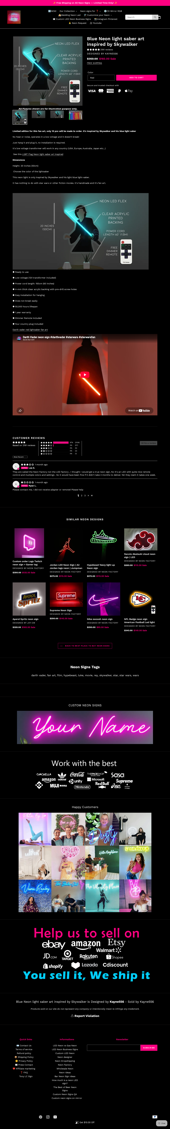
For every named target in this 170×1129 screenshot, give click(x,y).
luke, (81, 675)
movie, (89, 675)
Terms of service (24, 1049)
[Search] (155, 17)
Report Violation (86, 1016)
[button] (93, 49)
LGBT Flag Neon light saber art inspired (42, 154)
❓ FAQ (24, 1072)
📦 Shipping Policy (23, 1057)
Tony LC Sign (26, 1076)
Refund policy (24, 1053)
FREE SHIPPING (94, 63)
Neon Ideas (65, 1072)
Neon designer (65, 1057)
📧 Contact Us (23, 1045)
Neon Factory (65, 1065)
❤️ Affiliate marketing (24, 1068)
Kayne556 (111, 53)
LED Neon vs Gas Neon (65, 1045)
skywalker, (105, 675)
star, (115, 675)
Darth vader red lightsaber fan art (30, 329)
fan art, (51, 675)
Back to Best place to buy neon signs (86, 646)
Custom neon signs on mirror (67, 1098)
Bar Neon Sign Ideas (65, 1076)
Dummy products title (22, 2)
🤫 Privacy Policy (24, 1061)
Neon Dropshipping (65, 1061)
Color (90, 72)
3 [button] (85, 495)
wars (136, 675)
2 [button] (81, 495)
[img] (27, 464)
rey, (96, 675)
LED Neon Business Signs (65, 1049)
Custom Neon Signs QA (65, 1094)
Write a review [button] (148, 443)
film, (60, 675)
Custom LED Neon (65, 1053)
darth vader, (38, 675)
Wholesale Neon (65, 1068)
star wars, (125, 675)
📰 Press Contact (24, 1065)
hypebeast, (70, 675)
